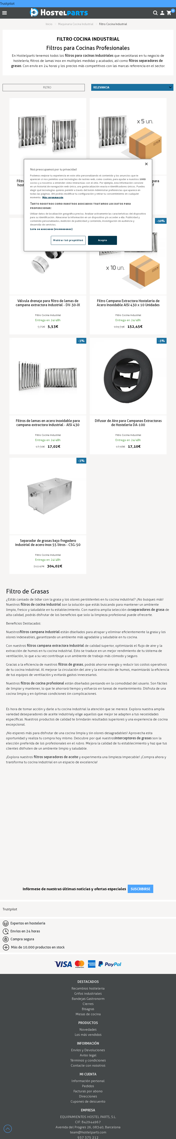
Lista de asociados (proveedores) (51, 229)
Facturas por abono (88, 1091)
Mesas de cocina (88, 1014)
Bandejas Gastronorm (88, 999)
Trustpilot (7, 3)
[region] (88, 205)
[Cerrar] (146, 164)
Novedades (88, 1029)
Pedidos (88, 1086)
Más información (52, 197)
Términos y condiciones (88, 1060)
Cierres (88, 1004)
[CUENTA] (162, 12)
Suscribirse (140, 889)
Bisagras (88, 1009)
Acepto (102, 240)
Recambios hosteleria (88, 988)
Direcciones (88, 1096)
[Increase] (9, 1130)
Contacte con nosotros (88, 1065)
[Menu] (5, 13)
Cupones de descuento (88, 1101)
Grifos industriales (88, 993)
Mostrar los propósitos (68, 240)
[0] (169, 12)
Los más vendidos (88, 1035)
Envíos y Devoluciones (88, 1050)
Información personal (88, 1081)
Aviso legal (88, 1055)
